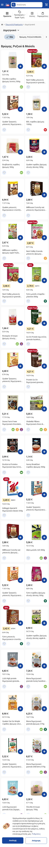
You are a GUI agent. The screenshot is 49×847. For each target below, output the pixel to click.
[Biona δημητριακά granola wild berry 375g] (44, 751)
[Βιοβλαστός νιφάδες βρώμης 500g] (20, 152)
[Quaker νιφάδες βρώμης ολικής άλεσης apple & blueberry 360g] (44, 623)
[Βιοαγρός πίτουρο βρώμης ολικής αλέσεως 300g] (20, 323)
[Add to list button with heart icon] (4, 87)
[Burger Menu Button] (2, 5)
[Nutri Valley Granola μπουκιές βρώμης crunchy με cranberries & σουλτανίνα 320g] (44, 237)
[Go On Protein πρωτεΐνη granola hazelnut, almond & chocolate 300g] (44, 323)
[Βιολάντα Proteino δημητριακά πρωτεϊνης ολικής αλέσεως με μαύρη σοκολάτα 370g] (20, 451)
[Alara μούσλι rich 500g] (44, 537)
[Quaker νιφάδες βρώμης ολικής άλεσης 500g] (44, 152)
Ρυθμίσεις (36, 834)
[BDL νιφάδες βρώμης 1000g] (44, 109)
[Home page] (2, 25)
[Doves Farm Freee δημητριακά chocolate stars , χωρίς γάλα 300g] (20, 409)
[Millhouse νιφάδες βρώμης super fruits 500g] (20, 237)
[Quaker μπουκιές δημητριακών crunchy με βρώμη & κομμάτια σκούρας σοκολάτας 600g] (20, 194)
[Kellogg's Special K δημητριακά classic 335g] (20, 494)
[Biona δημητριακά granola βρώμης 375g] (44, 708)
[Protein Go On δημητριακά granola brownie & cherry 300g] (44, 366)
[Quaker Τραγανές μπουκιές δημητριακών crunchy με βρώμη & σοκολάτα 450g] (20, 109)
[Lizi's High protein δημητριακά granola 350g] (20, 666)
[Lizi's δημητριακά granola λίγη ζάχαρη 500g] (20, 794)
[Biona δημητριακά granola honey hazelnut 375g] (44, 666)
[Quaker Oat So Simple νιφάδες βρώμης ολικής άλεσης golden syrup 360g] (20, 708)
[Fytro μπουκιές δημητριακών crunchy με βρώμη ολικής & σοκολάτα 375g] (20, 623)
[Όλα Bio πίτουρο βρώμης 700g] (44, 794)
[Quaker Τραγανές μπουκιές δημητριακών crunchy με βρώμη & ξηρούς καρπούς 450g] (44, 494)
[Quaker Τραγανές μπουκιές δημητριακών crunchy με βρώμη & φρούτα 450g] (20, 580)
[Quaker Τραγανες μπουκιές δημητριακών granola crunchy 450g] (20, 366)
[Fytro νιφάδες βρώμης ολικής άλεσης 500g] (44, 580)
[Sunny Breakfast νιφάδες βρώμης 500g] (44, 451)
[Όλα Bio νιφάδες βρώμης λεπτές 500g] (20, 66)
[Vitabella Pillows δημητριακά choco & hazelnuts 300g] (44, 409)
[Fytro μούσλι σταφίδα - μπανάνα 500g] (44, 280)
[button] (13, 4)
